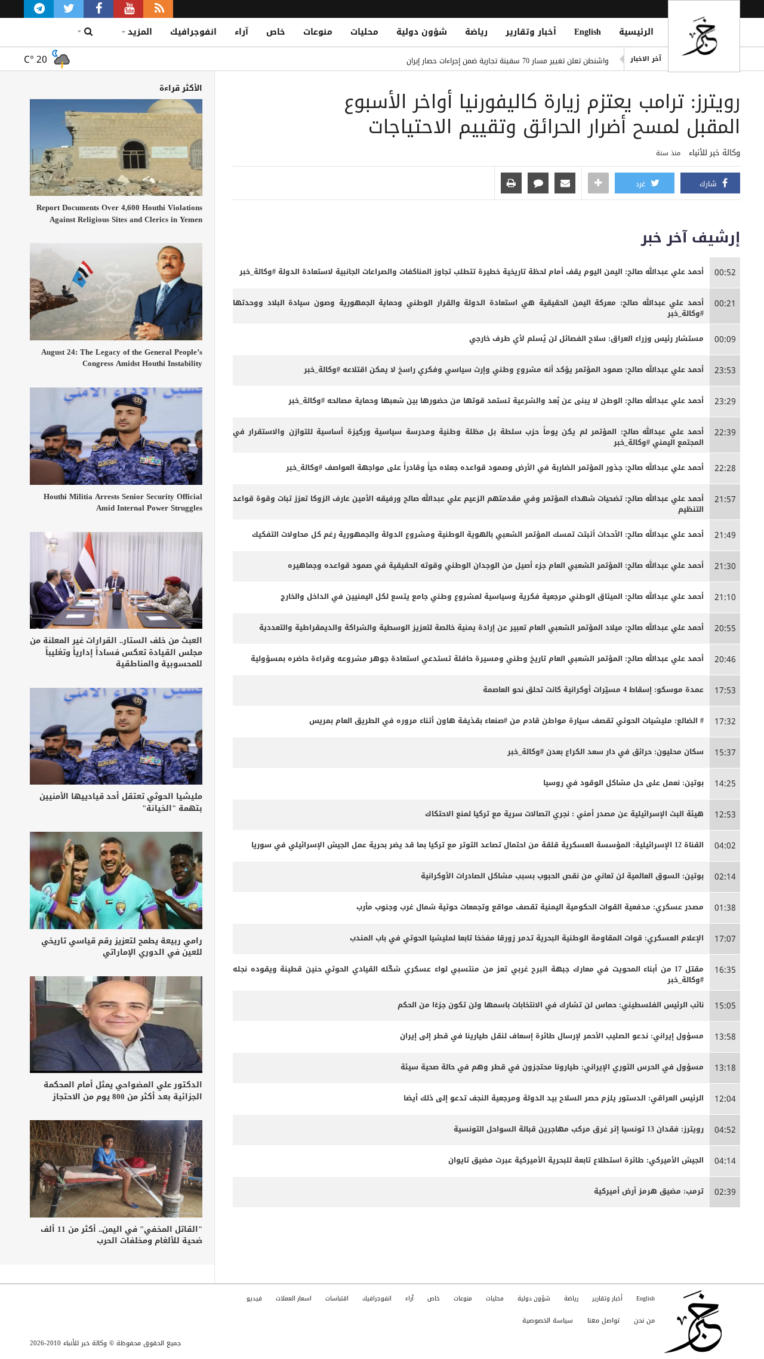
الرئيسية (636, 32)
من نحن (644, 1320)
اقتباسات (337, 1298)
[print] (511, 183)
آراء (241, 32)
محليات (364, 32)
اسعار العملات (294, 1298)
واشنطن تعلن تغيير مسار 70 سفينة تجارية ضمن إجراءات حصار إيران (507, 59)
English (587, 32)
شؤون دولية (421, 32)
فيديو (254, 1298)
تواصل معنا (603, 1320)
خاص (275, 32)
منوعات (317, 32)
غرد (642, 183)
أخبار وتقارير (531, 32)
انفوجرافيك (193, 32)
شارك (709, 183)
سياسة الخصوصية (547, 1320)
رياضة (476, 32)
